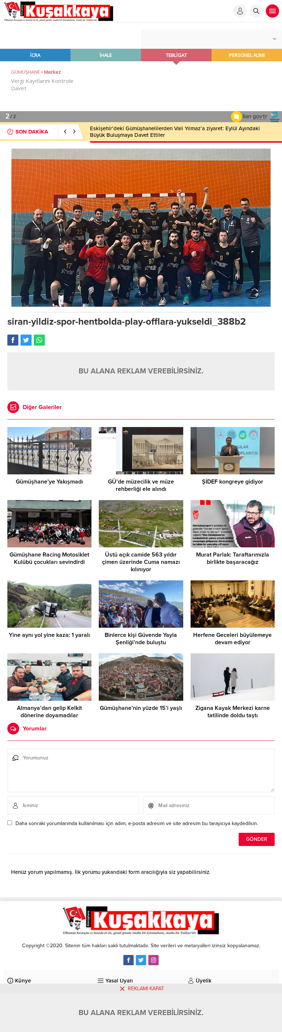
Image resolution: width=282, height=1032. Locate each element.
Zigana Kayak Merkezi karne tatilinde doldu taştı (232, 711)
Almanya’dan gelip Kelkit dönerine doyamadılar (49, 711)
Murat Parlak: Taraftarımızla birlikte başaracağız (232, 558)
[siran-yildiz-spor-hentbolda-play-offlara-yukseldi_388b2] (141, 303)
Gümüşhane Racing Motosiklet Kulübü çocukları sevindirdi (49, 558)
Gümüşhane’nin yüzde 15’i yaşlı (141, 708)
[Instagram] (153, 960)
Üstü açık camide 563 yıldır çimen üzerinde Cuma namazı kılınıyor (141, 562)
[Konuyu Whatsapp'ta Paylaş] (39, 340)
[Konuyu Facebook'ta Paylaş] (12, 340)
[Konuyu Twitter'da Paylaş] (26, 340)
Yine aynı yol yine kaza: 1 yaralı (49, 635)
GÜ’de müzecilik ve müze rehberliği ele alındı (141, 485)
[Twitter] (141, 960)
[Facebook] (128, 960)
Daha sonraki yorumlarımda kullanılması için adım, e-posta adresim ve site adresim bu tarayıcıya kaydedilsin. (136, 823)
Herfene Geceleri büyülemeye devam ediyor (232, 638)
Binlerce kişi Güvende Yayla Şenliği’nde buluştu (141, 638)
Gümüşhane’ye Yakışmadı (49, 481)
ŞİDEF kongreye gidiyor (232, 481)
